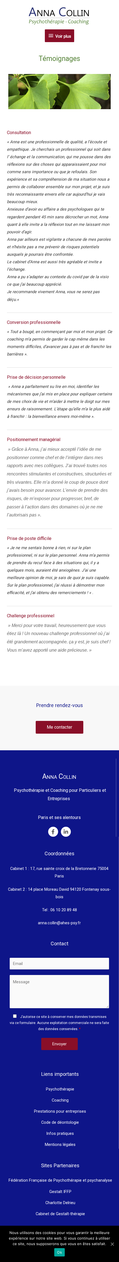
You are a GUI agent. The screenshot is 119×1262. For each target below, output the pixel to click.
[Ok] (112, 1244)
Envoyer (59, 1043)
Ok (59, 1252)
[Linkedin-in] (66, 832)
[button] (59, 727)
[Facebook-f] (53, 832)
